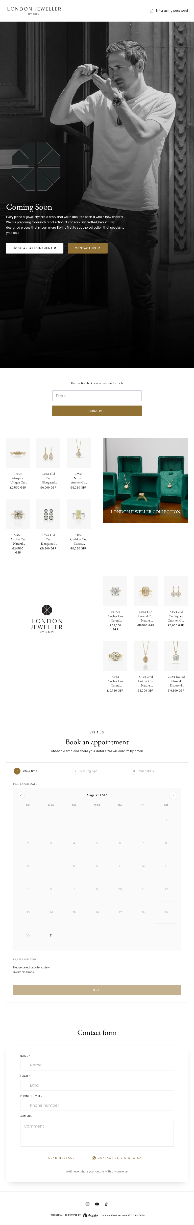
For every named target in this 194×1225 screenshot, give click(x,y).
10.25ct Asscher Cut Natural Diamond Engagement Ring (115, 616)
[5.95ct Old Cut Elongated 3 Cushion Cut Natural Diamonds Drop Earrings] (48, 514)
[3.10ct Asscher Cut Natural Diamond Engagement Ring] (115, 656)
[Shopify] (90, 1215)
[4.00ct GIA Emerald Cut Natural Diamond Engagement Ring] (146, 591)
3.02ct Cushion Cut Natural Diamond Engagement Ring (78, 539)
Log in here (137, 1215)
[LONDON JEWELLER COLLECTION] (145, 480)
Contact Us (85, 248)
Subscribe (97, 411)
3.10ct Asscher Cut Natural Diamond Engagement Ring (115, 681)
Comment (27, 1116)
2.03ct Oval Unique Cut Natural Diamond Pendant (145, 681)
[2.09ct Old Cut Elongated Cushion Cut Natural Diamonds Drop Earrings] (48, 453)
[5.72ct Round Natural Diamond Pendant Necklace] (176, 656)
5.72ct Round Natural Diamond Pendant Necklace (176, 681)
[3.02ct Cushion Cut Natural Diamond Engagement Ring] (79, 514)
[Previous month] (21, 795)
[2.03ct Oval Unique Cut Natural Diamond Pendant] (146, 656)
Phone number (31, 1096)
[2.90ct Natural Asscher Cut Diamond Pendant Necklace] (79, 453)
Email (25, 1076)
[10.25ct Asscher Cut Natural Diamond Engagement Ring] (115, 591)
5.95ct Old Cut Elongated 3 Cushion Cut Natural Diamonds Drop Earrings (48, 539)
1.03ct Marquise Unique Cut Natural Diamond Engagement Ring (18, 478)
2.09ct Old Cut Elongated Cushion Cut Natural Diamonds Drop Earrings (48, 478)
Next (97, 990)
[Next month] (173, 795)
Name (25, 1056)
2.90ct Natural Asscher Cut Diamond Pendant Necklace (78, 478)
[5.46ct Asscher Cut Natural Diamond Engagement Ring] (18, 514)
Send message (61, 1158)
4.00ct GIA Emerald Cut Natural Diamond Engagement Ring (146, 616)
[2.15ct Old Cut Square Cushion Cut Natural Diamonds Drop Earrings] (176, 591)
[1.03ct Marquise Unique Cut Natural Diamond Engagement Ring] (18, 453)
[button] (169, 11)
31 (51, 935)
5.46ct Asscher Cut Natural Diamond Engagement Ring (18, 539)
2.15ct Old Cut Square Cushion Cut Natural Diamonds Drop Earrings (176, 616)
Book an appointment (33, 248)
